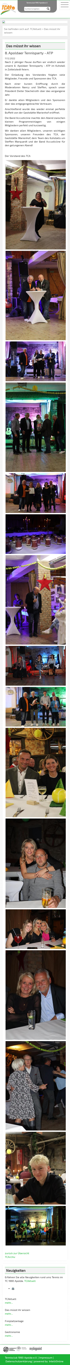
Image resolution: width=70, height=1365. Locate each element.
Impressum (45, 1357)
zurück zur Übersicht (17, 1253)
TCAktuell (35, 28)
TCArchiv (10, 1256)
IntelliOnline (56, 1361)
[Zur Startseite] (8, 8)
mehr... (9, 1302)
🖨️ (13, 1288)
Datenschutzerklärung (19, 1361)
